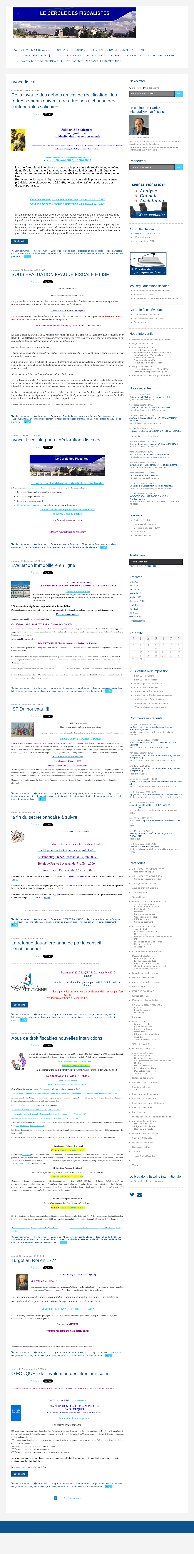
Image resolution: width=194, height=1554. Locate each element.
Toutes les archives (137, 621)
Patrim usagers (141, 322)
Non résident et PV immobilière (148, 355)
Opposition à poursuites (145, 917)
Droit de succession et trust (145, 973)
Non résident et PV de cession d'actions (153, 352)
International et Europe (145, 524)
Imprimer (42, 251)
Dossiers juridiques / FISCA (147, 528)
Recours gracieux (142, 944)
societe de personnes (142, 1142)
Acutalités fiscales (142, 535)
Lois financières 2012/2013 (147, 963)
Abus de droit (140, 929)
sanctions (138, 1037)
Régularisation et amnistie (146, 1034)
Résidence (139, 1012)
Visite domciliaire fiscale (145, 1039)
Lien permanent (22, 251)
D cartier (133, 755)
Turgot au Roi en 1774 (34, 1260)
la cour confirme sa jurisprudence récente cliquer (67, 157)
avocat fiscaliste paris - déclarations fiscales (55, 439)
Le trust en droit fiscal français (143, 475)
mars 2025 (134, 613)
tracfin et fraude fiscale (46, 1242)
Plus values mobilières (145, 1071)
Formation (137, 1017)
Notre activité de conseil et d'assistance (93, 61)
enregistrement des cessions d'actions (152, 1060)
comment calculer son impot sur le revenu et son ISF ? (67, 509)
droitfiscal (80, 253)
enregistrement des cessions (146, 982)
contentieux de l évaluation (146, 314)
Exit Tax (138, 1007)
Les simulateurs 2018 (144, 241)
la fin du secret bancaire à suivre (44, 817)
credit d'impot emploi (144, 958)
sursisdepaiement (88, 547)
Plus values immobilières (104, 55)
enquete (155, 846)
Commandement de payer (146, 906)
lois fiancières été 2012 (145, 961)
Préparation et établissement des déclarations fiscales (67, 482)
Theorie (136, 1151)
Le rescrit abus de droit (67, 1080)
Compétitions (138, 897)
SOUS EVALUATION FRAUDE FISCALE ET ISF (60, 274)
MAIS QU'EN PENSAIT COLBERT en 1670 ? (67, 1309)
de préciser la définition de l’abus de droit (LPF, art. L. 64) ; (36, 1109)
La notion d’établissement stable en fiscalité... (151, 486)
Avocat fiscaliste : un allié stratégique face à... (151, 454)
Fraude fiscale (70, 251)
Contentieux (139, 531)
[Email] (139, 1194)
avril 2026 (134, 589)
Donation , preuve (142, 1058)
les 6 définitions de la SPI (146, 687)
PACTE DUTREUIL (143, 1065)
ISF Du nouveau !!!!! (31, 708)
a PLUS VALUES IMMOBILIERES (148, 869)
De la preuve (140, 934)
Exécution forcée (142, 909)
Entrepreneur (138, 986)
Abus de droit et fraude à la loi (77, 1237)
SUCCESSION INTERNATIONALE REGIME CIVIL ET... (155, 465)
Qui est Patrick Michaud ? (31, 49)
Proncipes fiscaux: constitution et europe (151, 1116)
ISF (136, 939)
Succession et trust (107, 416)
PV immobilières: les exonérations (150, 707)
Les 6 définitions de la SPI (146, 350)
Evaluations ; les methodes (76, 688)
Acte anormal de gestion (145, 931)
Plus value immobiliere (145, 1068)
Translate (151, 566)
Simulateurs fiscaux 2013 (146, 968)
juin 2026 (133, 582)
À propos (52, 1527)
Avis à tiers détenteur (144, 904)
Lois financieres (139, 1112)
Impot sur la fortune (87, 416)
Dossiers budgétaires (73, 793)
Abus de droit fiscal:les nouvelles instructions (56, 1038)
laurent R (133, 781)
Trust (136, 1089)
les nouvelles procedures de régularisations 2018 (157, 298)
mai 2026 (133, 585)
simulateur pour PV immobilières (149, 699)
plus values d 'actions (144, 676)
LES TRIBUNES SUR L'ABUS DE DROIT (76, 1061)
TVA (134, 1160)
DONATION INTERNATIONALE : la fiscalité (150, 407)
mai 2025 (133, 609)
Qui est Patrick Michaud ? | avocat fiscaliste (150, 397)
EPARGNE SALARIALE (143, 991)
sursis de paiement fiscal (23, 799)
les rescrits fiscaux (143, 1123)
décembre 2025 (137, 601)
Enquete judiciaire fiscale (144, 977)
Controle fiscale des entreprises (147, 951)
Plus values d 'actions (144, 357)
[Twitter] (132, 1194)
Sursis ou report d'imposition (148, 879)
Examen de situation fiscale (39, 61)
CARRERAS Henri (138, 846)
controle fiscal (54, 253)
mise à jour (134, 833)
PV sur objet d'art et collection (148, 363)
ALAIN (132, 742)
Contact (81, 49)
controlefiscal (69, 253)
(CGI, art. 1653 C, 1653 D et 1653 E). (30, 1125)
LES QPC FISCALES (142, 1107)
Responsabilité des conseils (145, 1133)
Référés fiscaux (141, 919)
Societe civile (140, 1073)
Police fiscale (140, 1031)
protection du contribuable (90, 251)
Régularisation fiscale (142, 343)
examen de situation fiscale (100, 253)
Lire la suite (19, 241)
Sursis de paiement (143, 922)
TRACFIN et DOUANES (74, 1014)
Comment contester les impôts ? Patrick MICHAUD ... (155, 444)
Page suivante (74, 1498)
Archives (33, 1527)
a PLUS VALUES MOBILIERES (147, 876)
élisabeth (133, 805)
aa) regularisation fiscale (144, 883)
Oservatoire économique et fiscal (150, 966)
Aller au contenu (9, 8)
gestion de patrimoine (142, 1053)
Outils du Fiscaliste (67, 55)
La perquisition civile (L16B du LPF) (151, 369)
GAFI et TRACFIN (141, 1044)
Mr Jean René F (137, 727)
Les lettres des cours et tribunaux (148, 1103)
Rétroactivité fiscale (143, 1129)
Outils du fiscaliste (142, 520)
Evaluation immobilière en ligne (43, 565)
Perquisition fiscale (143, 1029)
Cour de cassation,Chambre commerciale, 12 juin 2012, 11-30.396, (67, 203)
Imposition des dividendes (144, 1082)
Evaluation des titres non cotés (148, 318)
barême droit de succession (147, 233)
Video (135, 1165)
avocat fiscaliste (70, 544)
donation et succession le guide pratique (151, 375)
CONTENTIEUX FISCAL (144, 926)
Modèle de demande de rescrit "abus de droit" (67, 1084)
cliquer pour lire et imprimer (74, 1418)
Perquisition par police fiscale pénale (151, 371)
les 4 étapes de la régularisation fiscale (152, 290)
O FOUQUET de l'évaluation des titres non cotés (60, 1373)
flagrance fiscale (142, 1024)
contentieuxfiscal (39, 253)
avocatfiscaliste (22, 253)
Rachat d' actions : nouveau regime (150, 55)
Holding (138, 1063)
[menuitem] (31, 50)
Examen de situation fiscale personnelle (151, 339)
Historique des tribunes (143, 1078)
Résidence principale (144, 871)
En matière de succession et (30, 504)
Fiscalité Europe (142, 1010)
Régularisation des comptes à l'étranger (120, 49)
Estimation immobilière (78, 591)
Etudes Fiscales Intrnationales (148, 1181)
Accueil (17, 1527)
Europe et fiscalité (140, 996)
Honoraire (62, 49)
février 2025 (135, 616)
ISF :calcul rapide (142, 237)
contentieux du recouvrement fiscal (149, 901)
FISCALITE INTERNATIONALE (147, 1005)
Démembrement (142, 1055)
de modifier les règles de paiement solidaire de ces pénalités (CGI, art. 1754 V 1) (45, 1118)
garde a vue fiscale (143, 1026)
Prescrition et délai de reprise (148, 942)
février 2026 (135, 593)
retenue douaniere (89, 922)
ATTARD (133, 820)
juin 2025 (133, 605)
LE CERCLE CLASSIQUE (75, 1352)
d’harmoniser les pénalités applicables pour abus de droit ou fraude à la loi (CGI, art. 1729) (49, 1113)
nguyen (133, 794)
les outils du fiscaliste (144, 294)
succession (139, 947)
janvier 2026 (135, 597)
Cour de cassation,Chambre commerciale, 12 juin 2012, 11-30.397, (67, 199)
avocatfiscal (23, 419)
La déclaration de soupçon (145, 1094)
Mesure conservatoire (144, 914)
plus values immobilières (145, 679)
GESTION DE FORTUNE (144, 1048)
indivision (138, 911)
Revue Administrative (77, 1400)
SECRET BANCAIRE (73, 919)
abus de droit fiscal (111, 1237)
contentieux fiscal (33, 55)
